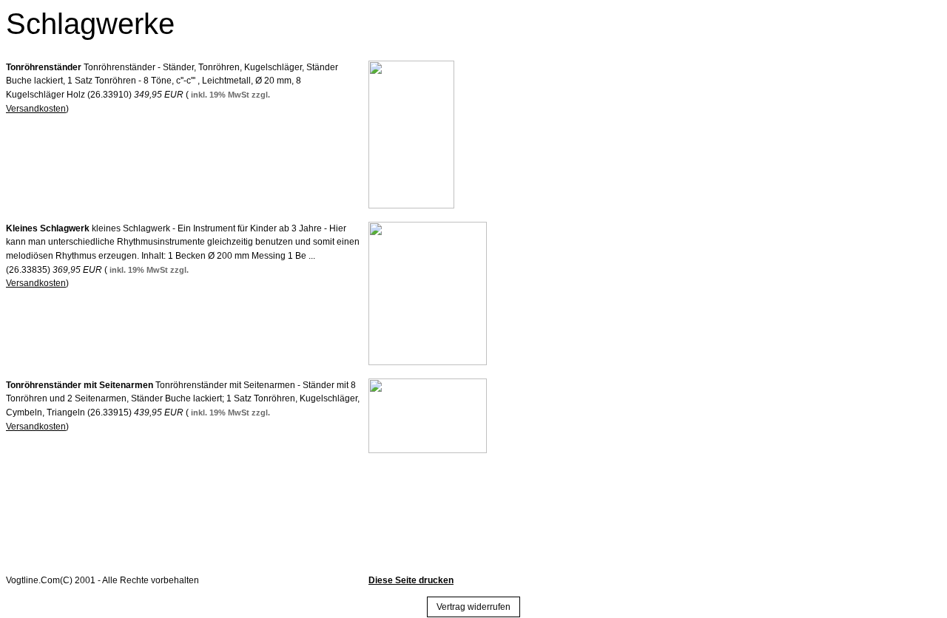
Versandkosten (36, 108)
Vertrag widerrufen (473, 607)
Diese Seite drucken (411, 580)
